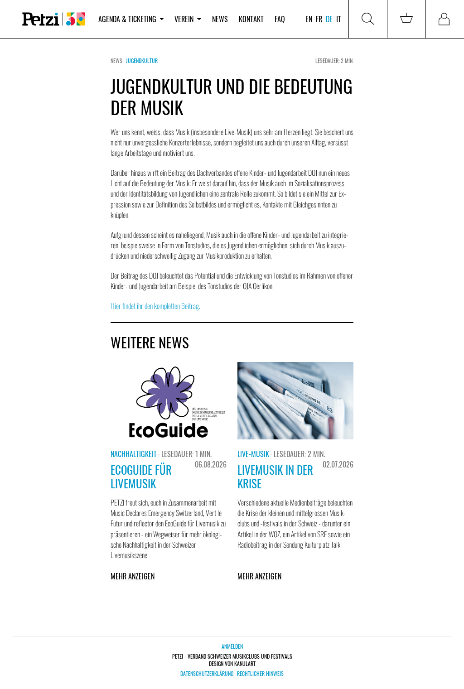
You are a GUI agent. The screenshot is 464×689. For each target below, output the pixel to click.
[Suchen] (368, 19)
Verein (183, 19)
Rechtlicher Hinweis (260, 673)
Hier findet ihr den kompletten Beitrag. (155, 305)
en (308, 19)
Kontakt (251, 19)
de (329, 19)
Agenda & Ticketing (127, 19)
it (338, 19)
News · (118, 60)
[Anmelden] (445, 19)
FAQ (280, 19)
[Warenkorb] (406, 19)
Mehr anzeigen (133, 576)
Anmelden (232, 646)
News (220, 19)
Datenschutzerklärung (206, 673)
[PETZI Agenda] (53, 19)
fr (319, 19)
